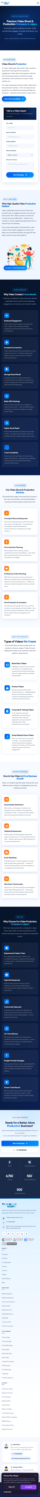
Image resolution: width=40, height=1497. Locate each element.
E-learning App (6, 1341)
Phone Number (11, 141)
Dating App (5, 1349)
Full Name (9, 123)
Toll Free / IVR (6, 1322)
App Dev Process (7, 1393)
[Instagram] (8, 1234)
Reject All (12, 1487)
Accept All (28, 1487)
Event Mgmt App (7, 1345)
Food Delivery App (8, 1413)
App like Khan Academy (9, 1417)
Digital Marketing (14, 38)
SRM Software (6, 1421)
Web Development (8, 1298)
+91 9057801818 (21, 1150)
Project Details (11, 160)
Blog (3, 1283)
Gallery (4, 1274)
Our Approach (6, 1262)
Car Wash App (6, 1370)
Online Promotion (7, 1326)
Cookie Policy (7, 1492)
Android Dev (6, 1405)
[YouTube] (22, 1234)
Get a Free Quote (19, 1143)
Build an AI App (7, 1409)
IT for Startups (6, 1397)
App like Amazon (7, 1429)
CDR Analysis (6, 1366)
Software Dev (6, 1306)
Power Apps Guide (8, 1425)
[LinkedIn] (17, 1234)
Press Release (6, 1278)
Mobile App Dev (7, 1294)
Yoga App (5, 1374)
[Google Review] (18, 1239)
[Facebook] (4, 1234)
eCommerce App (7, 1389)
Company (5, 1254)
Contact (4, 1270)
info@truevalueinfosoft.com (21, 1458)
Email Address (11, 132)
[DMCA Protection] (9, 1243)
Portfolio (4, 1258)
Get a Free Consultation (12, 99)
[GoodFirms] (29, 1239)
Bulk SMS (5, 1318)
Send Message (19, 175)
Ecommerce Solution (8, 1302)
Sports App (5, 1357)
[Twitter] (13, 1234)
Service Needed (11, 150)
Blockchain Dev (7, 1310)
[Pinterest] (26, 1234)
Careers (4, 1266)
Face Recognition (7, 1378)
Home (6, 38)
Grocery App (6, 1337)
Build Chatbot (6, 1401)
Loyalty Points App (8, 1361)
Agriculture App (7, 1353)
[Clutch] (7, 1239)
